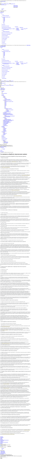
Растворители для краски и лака (9, 101)
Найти (1, 458)
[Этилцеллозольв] (7, 77)
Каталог (4, 96)
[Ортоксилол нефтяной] (7, 69)
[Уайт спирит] (7, 40)
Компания (1, 436)
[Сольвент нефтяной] (7, 37)
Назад (5, 100)
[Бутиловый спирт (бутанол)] (7, 25)
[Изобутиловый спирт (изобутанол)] (7, 26)
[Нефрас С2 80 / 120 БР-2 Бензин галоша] (7, 66)
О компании (5, 128)
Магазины (1, 439)
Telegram (3, 8)
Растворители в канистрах (9, 109)
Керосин (6, 118)
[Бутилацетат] (7, 58)
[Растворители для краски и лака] (7, 16)
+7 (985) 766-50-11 (15, 5)
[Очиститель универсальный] (7, 36)
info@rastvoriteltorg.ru (4, 146)
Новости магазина (3, 445)
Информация (2, 440)
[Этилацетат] (7, 41)
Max (2, 9)
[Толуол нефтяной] (7, 73)
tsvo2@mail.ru (2, 147)
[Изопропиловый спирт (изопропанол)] (7, 62)
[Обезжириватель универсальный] (7, 33)
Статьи (1, 438)
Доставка (1, 441)
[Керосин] (7, 64)
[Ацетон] (7, 14)
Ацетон (6, 98)
